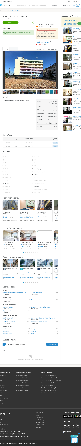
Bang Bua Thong (7, 333)
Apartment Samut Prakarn (23, 382)
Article (68, 1)
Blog (37, 414)
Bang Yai (33, 330)
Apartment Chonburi (21, 392)
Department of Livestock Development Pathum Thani (43, 317)
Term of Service (40, 422)
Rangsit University (36, 292)
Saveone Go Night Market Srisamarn (41, 306)
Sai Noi (33, 333)
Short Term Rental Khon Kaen (49, 392)
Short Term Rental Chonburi (48, 390)
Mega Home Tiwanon (9, 310)
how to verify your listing (43, 42)
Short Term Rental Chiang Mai (49, 387)
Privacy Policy (40, 424)
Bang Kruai (6, 330)
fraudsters (40, 37)
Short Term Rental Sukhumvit (49, 377)
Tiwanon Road (35, 299)
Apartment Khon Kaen (22, 387)
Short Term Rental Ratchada (48, 385)
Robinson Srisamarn (8, 306)
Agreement (39, 417)
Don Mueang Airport (9, 321)
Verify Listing (40, 419)
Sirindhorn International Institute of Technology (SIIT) (15, 292)
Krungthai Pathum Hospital (39, 321)
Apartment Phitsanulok (22, 390)
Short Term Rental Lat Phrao (48, 382)
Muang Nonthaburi (36, 328)
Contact (38, 426)
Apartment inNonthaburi (9, 10)
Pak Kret (19, 10)
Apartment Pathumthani (22, 385)
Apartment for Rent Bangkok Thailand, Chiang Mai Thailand (7, 5)
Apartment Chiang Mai (22, 377)
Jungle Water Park (8, 317)
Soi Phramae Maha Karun (10, 299)
